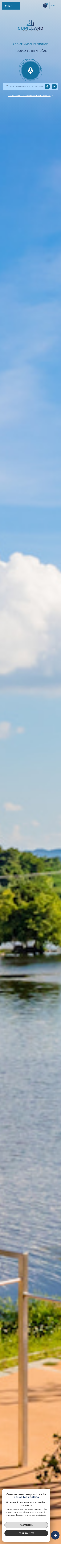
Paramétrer (26, 1525)
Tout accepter (26, 1533)
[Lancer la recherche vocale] (30, 70)
